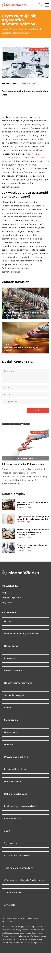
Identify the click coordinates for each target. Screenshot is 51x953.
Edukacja (9, 658)
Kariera (8, 707)
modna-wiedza (10, 84)
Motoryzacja (11, 720)
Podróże (8, 744)
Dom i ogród (11, 646)
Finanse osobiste (13, 670)
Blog (4, 592)
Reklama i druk (13, 781)
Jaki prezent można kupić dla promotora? (24, 464)
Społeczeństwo (12, 818)
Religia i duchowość (15, 794)
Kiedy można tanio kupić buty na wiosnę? (21, 349)
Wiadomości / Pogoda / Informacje (24, 880)
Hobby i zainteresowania (18, 683)
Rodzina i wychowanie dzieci (20, 806)
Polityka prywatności (13, 597)
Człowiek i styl (29, 84)
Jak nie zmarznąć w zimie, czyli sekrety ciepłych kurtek (24, 314)
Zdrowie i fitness (13, 892)
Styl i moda (10, 843)
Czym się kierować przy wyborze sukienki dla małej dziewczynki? (33, 517)
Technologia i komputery (18, 868)
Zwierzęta (9, 905)
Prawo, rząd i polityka (16, 757)
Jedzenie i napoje (14, 695)
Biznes (8, 621)
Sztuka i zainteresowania (18, 855)
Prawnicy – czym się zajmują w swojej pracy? (32, 546)
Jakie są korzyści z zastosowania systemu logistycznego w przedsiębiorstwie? (33, 532)
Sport (7, 831)
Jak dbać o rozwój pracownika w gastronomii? (33, 503)
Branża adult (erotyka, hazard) (21, 633)
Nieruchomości (12, 732)
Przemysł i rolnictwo (15, 769)
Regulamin (7, 602)
